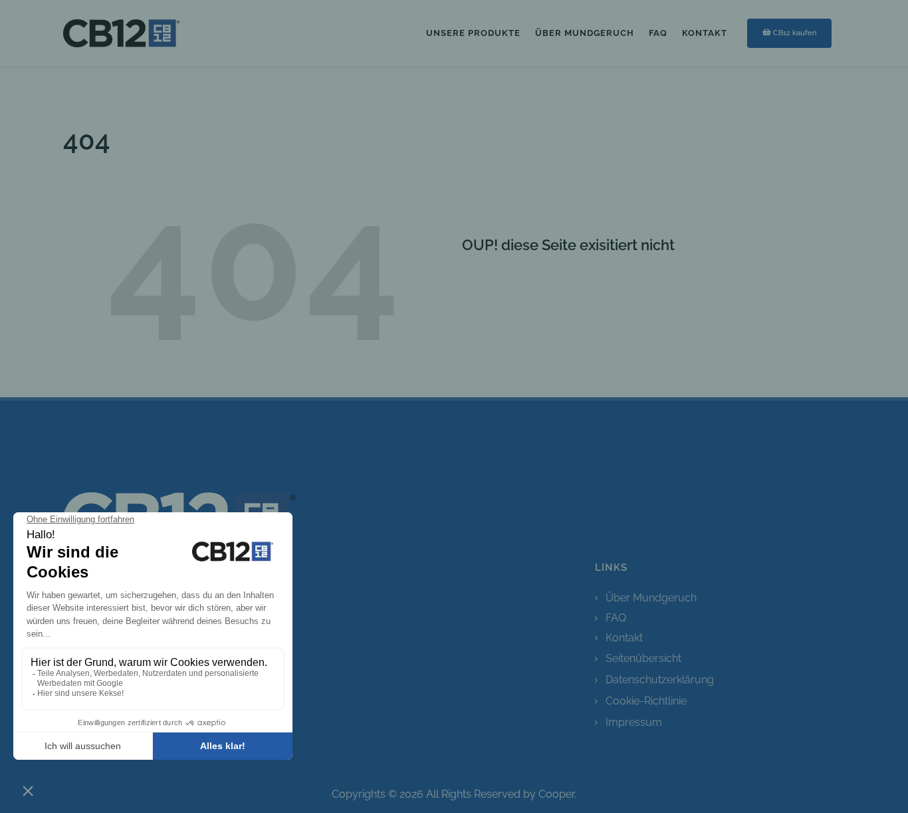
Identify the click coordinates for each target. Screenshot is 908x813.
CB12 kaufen (794, 32)
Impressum (634, 722)
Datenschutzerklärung (660, 679)
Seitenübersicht (643, 658)
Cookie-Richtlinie (646, 701)
